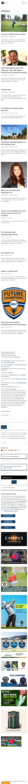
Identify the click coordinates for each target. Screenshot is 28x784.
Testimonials (6, 89)
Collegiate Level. (14, 507)
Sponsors (11, 372)
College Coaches (13, 374)
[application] (14, 556)
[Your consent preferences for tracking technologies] (25, 781)
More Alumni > (4, 407)
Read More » (11, 43)
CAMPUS (23, 374)
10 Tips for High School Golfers (13, 34)
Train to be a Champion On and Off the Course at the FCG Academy (13, 213)
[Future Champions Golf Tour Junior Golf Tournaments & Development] (5, 2)
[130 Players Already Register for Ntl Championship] (14, 132)
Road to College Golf (9, 271)
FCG (3, 218)
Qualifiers (11, 364)
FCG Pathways (4, 368)
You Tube (14, 389)
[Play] (2, 562)
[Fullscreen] (25, 562)
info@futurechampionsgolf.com (11, 510)
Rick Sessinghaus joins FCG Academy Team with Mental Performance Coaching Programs (14, 70)
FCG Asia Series (21, 364)
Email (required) (5, 415)
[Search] (25, 2)
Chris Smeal (5, 36)
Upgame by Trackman (21, 378)
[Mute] (23, 562)
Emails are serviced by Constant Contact (18, 438)
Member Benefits (11, 362)
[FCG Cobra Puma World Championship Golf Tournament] (14, 303)
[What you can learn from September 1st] (14, 175)
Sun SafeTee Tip (7, 253)
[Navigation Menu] (23, 3)
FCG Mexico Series (5, 366)
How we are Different (7, 386)
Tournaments (6, 360)
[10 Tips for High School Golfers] (14, 23)
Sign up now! (12, 487)
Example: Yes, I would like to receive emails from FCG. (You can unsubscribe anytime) (14, 423)
